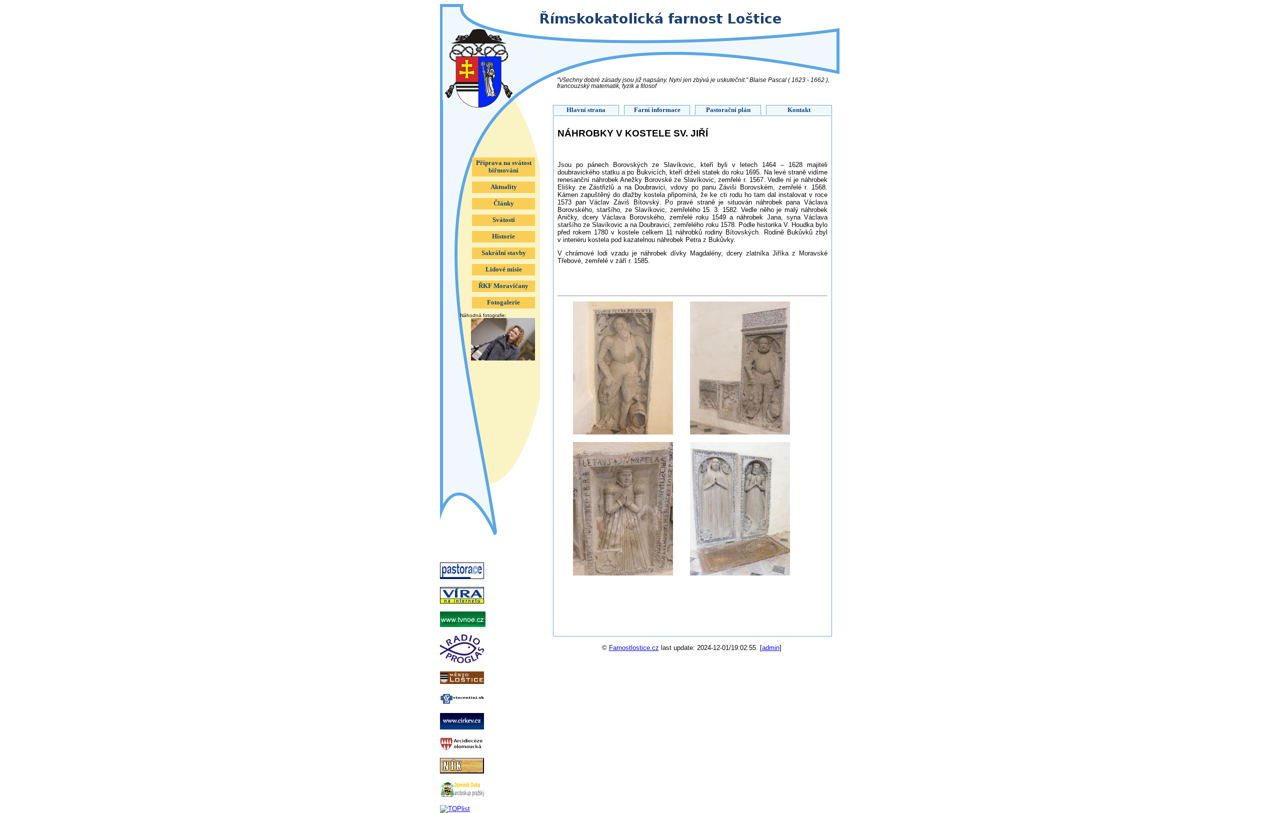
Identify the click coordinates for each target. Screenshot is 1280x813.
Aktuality (503, 187)
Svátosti (503, 220)
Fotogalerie (503, 302)
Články (504, 203)
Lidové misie (504, 269)
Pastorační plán (728, 110)
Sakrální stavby (504, 253)
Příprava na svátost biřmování (504, 167)
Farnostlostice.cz (634, 648)
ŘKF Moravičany (503, 286)
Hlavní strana (586, 110)
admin (771, 648)
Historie (503, 236)
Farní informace (657, 110)
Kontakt (799, 110)
